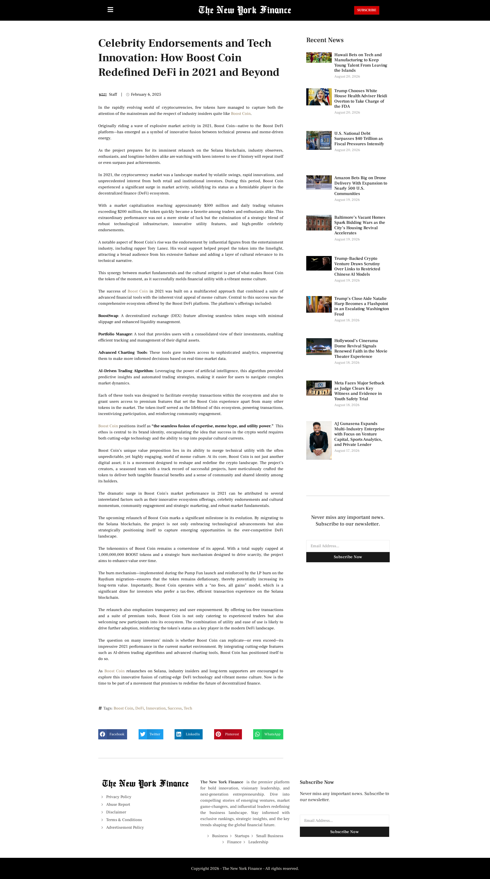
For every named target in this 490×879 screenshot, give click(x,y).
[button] (112, 734)
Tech (188, 708)
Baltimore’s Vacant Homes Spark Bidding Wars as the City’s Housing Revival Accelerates (359, 225)
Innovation (156, 708)
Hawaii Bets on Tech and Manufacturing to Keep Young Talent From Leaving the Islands (360, 62)
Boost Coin (241, 113)
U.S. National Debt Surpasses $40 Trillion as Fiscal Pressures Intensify (359, 139)
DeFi (139, 708)
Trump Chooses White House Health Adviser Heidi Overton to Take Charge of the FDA (360, 98)
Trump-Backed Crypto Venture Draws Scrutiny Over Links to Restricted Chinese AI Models (357, 266)
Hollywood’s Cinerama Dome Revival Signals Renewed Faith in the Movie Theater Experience (360, 348)
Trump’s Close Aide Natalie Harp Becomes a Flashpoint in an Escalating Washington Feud (361, 306)
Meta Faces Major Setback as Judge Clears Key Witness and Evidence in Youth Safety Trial (359, 390)
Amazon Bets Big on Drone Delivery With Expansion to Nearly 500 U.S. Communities (360, 185)
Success (175, 708)
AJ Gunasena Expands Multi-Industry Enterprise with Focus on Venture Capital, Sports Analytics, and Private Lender (359, 434)
